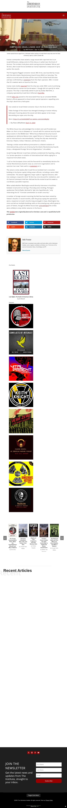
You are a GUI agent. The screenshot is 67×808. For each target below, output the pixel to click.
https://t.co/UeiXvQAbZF (21, 119)
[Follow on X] (28, 752)
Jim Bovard (22, 299)
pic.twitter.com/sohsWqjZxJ (39, 119)
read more (33, 626)
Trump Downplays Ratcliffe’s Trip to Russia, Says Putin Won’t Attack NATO (33, 674)
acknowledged (44, 206)
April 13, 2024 (30, 123)
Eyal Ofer (41, 93)
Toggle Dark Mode (33, 795)
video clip (15, 97)
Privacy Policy (49, 800)
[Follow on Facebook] (35, 752)
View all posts (26, 250)
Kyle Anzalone (30, 678)
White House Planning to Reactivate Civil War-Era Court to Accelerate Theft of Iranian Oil (33, 728)
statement (27, 80)
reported (24, 86)
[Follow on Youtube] (38, 752)
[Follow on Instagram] (32, 752)
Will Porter (29, 49)
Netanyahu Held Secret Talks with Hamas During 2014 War (33, 620)
